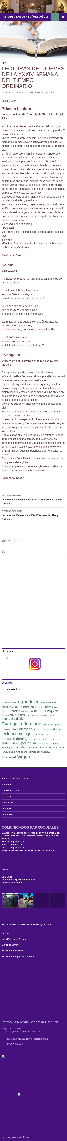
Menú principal (63, 17)
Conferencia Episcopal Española (18, 879)
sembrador (34, 752)
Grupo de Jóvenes (11, 944)
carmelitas (25, 711)
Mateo (6, 743)
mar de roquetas (39, 739)
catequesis (51, 711)
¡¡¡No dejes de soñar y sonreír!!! (36, 92)
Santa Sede (8, 876)
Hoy (4, 63)
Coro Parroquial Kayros (14, 939)
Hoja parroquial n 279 (13, 841)
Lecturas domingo (16, 739)
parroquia (28, 743)
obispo (16, 743)
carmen (37, 711)
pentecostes (18, 747)
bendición (39, 707)
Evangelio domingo (21, 723)
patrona (54, 743)
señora (45, 751)
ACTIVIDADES (9, 702)
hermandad (10, 729)
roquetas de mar (14, 751)
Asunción (51, 702)
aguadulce (29, 701)
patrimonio (43, 743)
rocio (61, 747)
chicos (4, 715)
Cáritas (5, 933)
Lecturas (7, 796)
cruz (28, 715)
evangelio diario (13, 718)
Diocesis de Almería (12, 882)
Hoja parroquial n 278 (13, 847)
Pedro (5, 747)
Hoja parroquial (11, 790)
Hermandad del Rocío (13, 950)
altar (43, 703)
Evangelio (7, 802)
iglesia (37, 729)
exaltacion (48, 724)
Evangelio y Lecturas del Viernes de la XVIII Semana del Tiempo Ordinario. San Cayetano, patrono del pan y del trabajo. (31, 835)
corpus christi (16, 714)
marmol (52, 739)
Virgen (23, 756)
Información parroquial (13, 844)
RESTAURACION (48, 747)
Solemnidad (9, 757)
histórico (25, 729)
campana (5, 711)
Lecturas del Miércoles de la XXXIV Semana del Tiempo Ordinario (32, 500)
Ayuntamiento (27, 706)
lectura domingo (16, 733)
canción (15, 711)
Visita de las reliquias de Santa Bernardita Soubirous (29, 850)
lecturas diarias (40, 734)
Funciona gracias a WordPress (15, 1137)
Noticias (6, 784)
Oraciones (7, 814)
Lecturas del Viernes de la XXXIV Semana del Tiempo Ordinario (31, 515)
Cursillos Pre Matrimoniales (43, 715)
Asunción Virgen (10, 706)
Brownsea (50, 706)
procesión (33, 747)
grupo (58, 724)
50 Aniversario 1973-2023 (15, 778)
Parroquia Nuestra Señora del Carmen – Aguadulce (26, 16)
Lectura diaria (51, 729)
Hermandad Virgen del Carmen (18, 956)
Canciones (7, 808)
